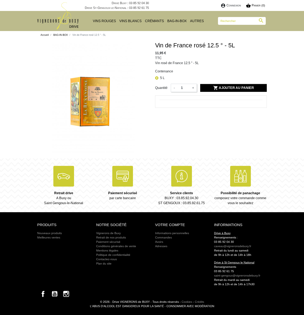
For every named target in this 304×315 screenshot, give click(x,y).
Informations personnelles (172, 233)
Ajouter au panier (233, 87)
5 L (162, 78)
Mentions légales (107, 250)
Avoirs (159, 241)
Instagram (66, 294)
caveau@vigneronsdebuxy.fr (232, 246)
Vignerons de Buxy (108, 233)
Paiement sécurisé (108, 241)
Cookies (187, 301)
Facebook (43, 294)
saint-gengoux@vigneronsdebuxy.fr (237, 275)
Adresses (161, 246)
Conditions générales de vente (116, 246)
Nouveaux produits (49, 233)
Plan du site (103, 263)
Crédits (199, 301)
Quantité (161, 88)
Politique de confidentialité (113, 254)
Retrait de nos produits (111, 237)
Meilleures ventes (48, 237)
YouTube (54, 294)
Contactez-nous (106, 259)
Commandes (163, 237)
